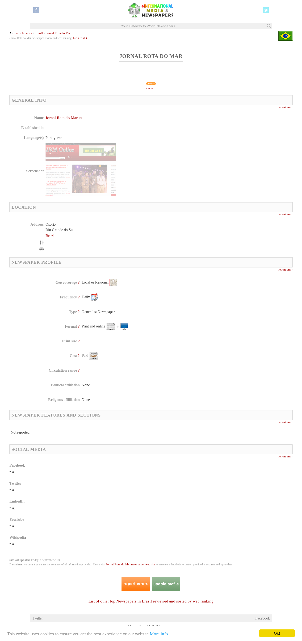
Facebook (262, 618)
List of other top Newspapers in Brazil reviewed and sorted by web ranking (151, 601)
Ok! (277, 633)
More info (159, 633)
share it (150, 88)
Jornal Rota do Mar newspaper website (130, 564)
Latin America (23, 33)
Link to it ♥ (80, 38)
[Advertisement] (188, 145)
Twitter (37, 618)
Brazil (39, 33)
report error (285, 107)
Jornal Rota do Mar (58, 33)
